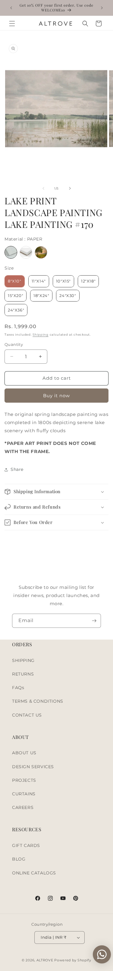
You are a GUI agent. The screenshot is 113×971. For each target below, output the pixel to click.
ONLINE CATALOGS (34, 873)
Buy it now (56, 395)
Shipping (41, 335)
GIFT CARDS (26, 845)
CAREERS (22, 807)
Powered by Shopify (72, 960)
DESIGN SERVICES (33, 766)
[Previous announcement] (11, 7)
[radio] (11, 252)
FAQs (18, 687)
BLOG (18, 859)
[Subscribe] (94, 621)
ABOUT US (24, 752)
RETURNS (23, 674)
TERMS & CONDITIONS (37, 701)
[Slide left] (43, 188)
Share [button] (17, 469)
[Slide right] (70, 188)
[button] (12, 23)
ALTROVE (44, 960)
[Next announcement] (101, 7)
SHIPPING (23, 660)
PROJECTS (24, 780)
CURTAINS (24, 794)
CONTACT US (27, 715)
